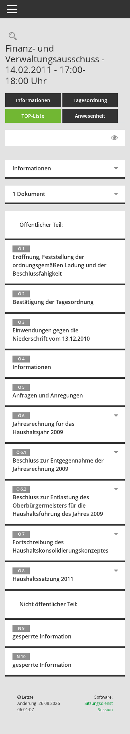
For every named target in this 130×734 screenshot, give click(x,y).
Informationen (33, 100)
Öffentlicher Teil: (41, 225)
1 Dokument (28, 194)
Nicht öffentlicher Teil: (48, 604)
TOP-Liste (32, 116)
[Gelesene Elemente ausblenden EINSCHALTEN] (114, 138)
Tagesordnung (90, 100)
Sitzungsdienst (99, 706)
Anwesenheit (90, 116)
